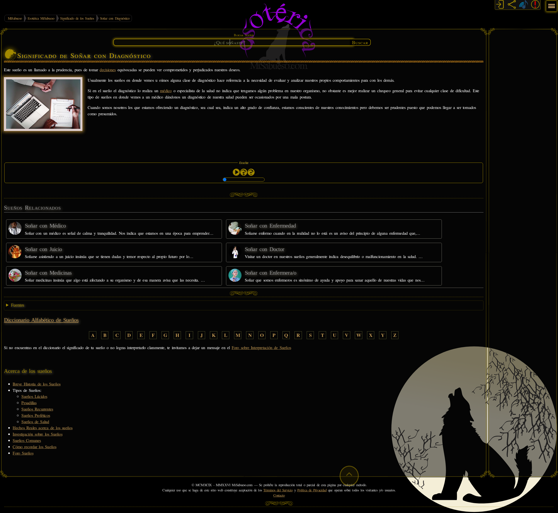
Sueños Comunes (27, 440)
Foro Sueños (23, 453)
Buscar (360, 42)
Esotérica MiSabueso (41, 18)
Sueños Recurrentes (37, 409)
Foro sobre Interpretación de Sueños (261, 347)
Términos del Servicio (278, 490)
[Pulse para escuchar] (236, 172)
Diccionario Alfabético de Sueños (41, 320)
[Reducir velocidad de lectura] (251, 172)
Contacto (279, 495)
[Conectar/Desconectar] (500, 5)
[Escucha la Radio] (524, 5)
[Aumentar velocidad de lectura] (243, 172)
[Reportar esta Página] (535, 5)
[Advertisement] (523, 97)
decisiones (108, 69)
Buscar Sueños (243, 35)
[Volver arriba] (349, 476)
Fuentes (17, 305)
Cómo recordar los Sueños (34, 446)
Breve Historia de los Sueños (36, 384)
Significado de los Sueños (77, 18)
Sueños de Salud (35, 421)
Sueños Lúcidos (34, 396)
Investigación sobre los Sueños (37, 434)
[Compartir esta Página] (512, 5)
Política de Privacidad (312, 490)
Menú (551, 4)
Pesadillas (28, 402)
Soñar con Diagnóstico (115, 18)
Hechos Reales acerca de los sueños (42, 427)
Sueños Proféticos (35, 415)
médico (166, 90)
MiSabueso (15, 18)
